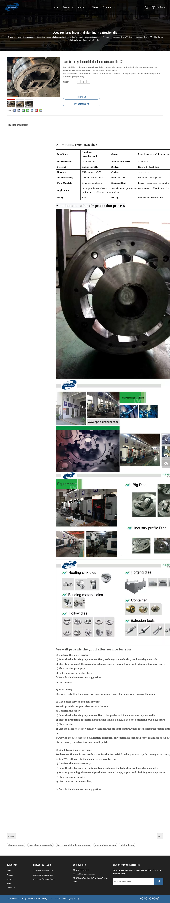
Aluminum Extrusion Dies (43, 871)
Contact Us (109, 7)
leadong (76, 898)
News (95, 7)
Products (68, 7)
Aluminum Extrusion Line (43, 875)
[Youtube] (153, 898)
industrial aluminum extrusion (105, 845)
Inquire (80, 96)
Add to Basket (80, 103)
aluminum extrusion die (16, 845)
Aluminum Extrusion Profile (44, 879)
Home (55, 7)
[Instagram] (157, 898)
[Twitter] (149, 898)
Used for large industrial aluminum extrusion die (73, 845)
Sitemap (58, 898)
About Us (82, 7)
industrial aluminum (127, 845)
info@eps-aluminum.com (85, 874)
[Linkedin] (145, 898)
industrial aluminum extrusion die (40, 845)
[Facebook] (141, 898)
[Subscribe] (158, 881)
